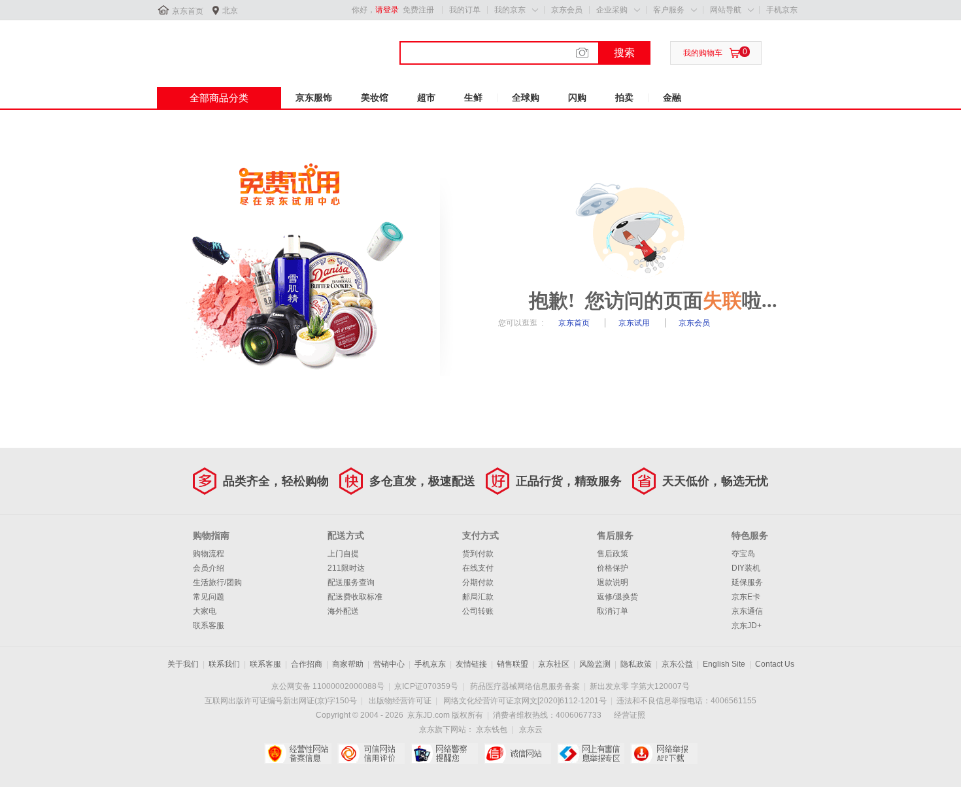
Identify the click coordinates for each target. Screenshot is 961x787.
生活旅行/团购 (217, 582)
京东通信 (747, 611)
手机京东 (782, 9)
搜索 (624, 52)
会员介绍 (208, 568)
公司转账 (478, 611)
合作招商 (306, 664)
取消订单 (612, 611)
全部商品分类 (219, 97)
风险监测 (595, 664)
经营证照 (629, 715)
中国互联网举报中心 (590, 753)
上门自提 (343, 553)
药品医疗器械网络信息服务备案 (525, 686)
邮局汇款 (478, 596)
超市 (426, 97)
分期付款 (478, 582)
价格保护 (612, 568)
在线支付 (478, 568)
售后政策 (612, 553)
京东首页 (187, 11)
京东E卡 (746, 596)
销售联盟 (512, 664)
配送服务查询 (351, 582)
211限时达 (346, 568)
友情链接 (471, 664)
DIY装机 (746, 568)
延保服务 (747, 582)
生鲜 (473, 97)
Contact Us (774, 664)
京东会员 (566, 9)
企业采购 (612, 9)
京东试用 (635, 322)
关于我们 (183, 664)
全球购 (525, 97)
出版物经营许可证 (400, 700)
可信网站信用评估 (371, 753)
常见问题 (208, 596)
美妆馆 (374, 97)
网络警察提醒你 (444, 753)
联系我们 (224, 664)
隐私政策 (636, 664)
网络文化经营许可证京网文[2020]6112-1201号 (525, 700)
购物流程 (208, 553)
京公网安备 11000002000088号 (327, 686)
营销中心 (389, 664)
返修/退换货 (617, 596)
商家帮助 (347, 664)
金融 (672, 97)
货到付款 (478, 553)
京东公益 (677, 664)
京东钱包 (491, 729)
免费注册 (418, 9)
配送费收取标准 (355, 596)
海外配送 (343, 611)
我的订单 (464, 9)
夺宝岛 (743, 553)
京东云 (531, 729)
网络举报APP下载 (664, 753)
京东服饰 (313, 97)
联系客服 (208, 625)
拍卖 (624, 97)
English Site (724, 664)
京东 (200, 45)
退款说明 (612, 582)
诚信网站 (517, 753)
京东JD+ (747, 625)
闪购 (577, 97)
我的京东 (510, 9)
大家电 (204, 611)
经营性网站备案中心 (297, 753)
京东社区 (553, 664)
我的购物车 (702, 53)
